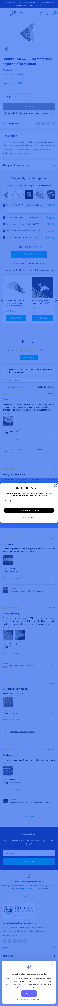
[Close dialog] (55, 485)
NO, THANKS (29, 517)
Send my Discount (29, 510)
